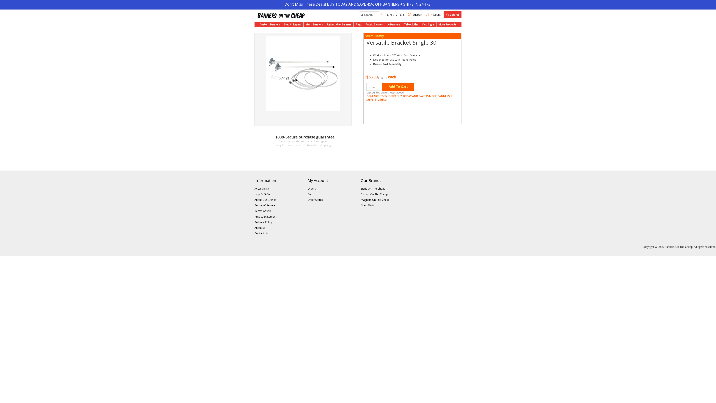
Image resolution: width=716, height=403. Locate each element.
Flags (358, 24)
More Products (447, 24)
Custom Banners (270, 24)
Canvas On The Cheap (374, 194)
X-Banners (394, 24)
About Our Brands (265, 200)
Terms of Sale (263, 211)
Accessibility (262, 188)
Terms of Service (265, 205)
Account (436, 14)
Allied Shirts (368, 205)
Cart (310, 194)
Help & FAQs (262, 194)
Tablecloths (411, 24)
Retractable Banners (339, 24)
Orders (312, 188)
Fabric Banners (375, 24)
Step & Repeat (293, 24)
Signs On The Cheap (373, 188)
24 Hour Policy (263, 222)
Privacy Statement (266, 216)
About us (260, 227)
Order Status (315, 200)
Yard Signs (428, 24)
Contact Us (261, 233)
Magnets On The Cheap (375, 200)
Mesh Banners (314, 24)
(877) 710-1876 (395, 14)
